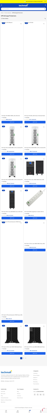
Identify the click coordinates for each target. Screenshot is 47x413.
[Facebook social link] (35, 394)
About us (18, 393)
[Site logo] (23, 5)
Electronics (35, 379)
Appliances (35, 377)
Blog (18, 391)
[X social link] (37, 394)
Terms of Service (20, 397)
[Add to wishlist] (21, 24)
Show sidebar (5, 18)
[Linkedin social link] (40, 394)
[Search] (45, 9)
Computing (35, 373)
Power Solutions (8, 12)
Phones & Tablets (36, 375)
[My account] (45, 5)
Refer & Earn (3, 402)
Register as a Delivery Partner (6, 400)
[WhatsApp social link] (43, 394)
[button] (12, 122)
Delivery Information (4, 397)
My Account (3, 393)
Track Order (3, 391)
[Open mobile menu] (1, 5)
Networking (35, 381)
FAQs (2, 395)
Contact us (19, 395)
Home (2, 12)
